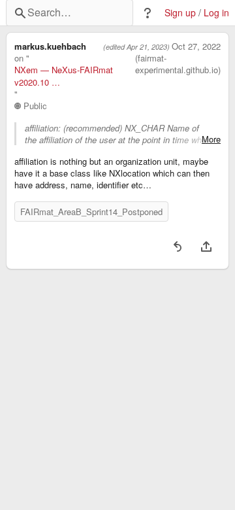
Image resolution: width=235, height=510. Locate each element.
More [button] (211, 139)
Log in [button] (216, 13)
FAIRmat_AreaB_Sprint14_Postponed (91, 211)
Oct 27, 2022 (196, 46)
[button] (147, 13)
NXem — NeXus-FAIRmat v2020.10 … (63, 76)
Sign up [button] (180, 13)
